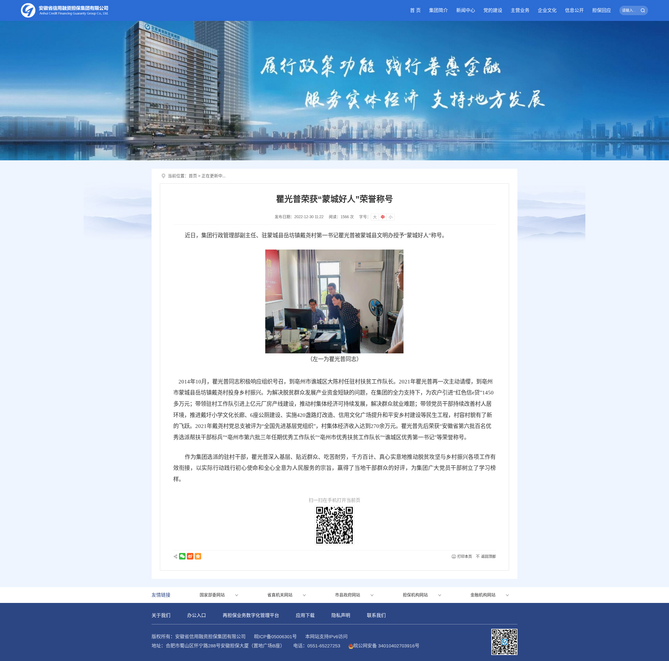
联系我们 (376, 615)
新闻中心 (465, 10)
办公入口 (196, 615)
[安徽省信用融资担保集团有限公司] (334, 90)
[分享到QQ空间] (198, 556)
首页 (193, 176)
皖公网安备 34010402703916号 (386, 645)
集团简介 (438, 10)
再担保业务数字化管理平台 (251, 615)
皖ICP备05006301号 (275, 636)
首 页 (415, 10)
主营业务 (520, 10)
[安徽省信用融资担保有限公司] (65, 10)
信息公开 (574, 10)
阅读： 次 (341, 216)
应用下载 (305, 615)
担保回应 (601, 10)
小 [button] (391, 217)
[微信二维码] (504, 642)
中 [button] (383, 217)
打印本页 (464, 556)
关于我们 (161, 615)
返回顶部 (488, 556)
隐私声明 (340, 615)
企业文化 (547, 10)
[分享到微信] (182, 556)
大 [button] (375, 217)
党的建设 (492, 10)
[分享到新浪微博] (190, 556)
